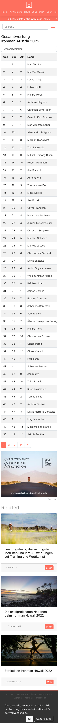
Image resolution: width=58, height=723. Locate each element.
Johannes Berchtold (39, 306)
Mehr (49, 682)
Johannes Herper (37, 366)
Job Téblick (34, 313)
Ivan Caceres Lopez (39, 124)
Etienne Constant (37, 298)
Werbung (52, 499)
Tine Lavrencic (35, 147)
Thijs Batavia (34, 381)
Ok (29, 718)
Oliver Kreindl (35, 351)
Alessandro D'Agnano (39, 132)
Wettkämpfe (15, 11)
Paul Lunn (33, 358)
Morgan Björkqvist (38, 139)
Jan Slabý (33, 373)
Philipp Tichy (34, 328)
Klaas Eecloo (34, 192)
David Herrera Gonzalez (41, 411)
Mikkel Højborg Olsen (40, 155)
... (14, 444)
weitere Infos (43, 718)
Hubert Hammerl (37, 162)
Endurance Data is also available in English (28, 19)
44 (20, 444)
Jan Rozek (33, 200)
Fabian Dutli (34, 87)
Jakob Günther (36, 434)
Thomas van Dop (37, 185)
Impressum (41, 698)
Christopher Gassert (39, 253)
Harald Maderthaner (39, 215)
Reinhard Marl (35, 283)
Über (49, 11)
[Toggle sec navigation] (53, 27)
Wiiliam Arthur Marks (39, 275)
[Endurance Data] (29, 4)
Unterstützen (45, 694)
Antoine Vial (34, 177)
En (7, 694)
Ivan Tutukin (34, 64)
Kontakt (28, 698)
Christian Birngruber (39, 109)
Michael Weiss (35, 71)
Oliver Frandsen (36, 207)
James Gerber (35, 290)
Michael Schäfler (37, 238)
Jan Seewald (34, 170)
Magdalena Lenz (37, 419)
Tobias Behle (34, 396)
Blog (4, 11)
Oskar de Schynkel (38, 230)
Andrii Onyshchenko (39, 268)
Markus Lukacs (36, 245)
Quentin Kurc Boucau (39, 117)
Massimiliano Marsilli (39, 426)
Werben (18, 698)
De (12, 694)
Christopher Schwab (39, 336)
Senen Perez (34, 343)
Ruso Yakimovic (36, 389)
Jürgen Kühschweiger (39, 222)
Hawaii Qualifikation (34, 11)
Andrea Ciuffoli (36, 404)
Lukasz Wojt (34, 79)
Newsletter (22, 694)
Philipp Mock (35, 94)
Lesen (49, 567)
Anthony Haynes (37, 102)
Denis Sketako (35, 260)
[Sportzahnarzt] (29, 474)
